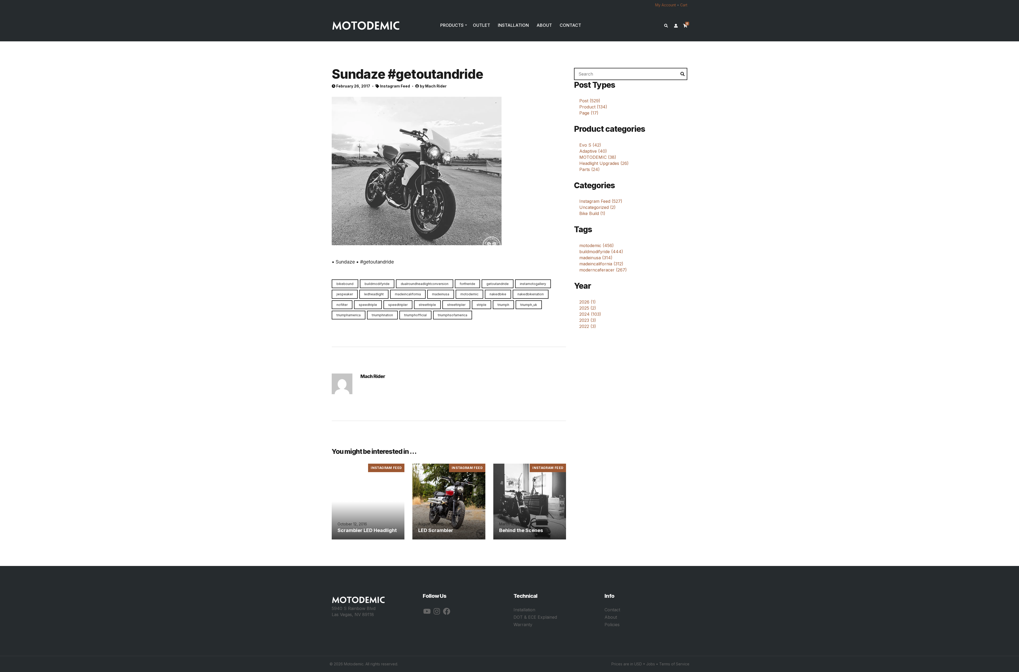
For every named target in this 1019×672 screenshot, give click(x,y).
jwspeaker (344, 294)
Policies (612, 624)
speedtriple (368, 305)
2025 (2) (587, 308)
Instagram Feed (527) (600, 201)
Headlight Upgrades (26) (604, 163)
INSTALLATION (513, 25)
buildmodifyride (377, 284)
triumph (503, 305)
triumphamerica (348, 315)
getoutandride (497, 284)
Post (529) (589, 100)
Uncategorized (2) (597, 207)
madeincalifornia (408, 294)
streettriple (427, 305)
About (611, 617)
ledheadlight (374, 294)
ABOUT (544, 25)
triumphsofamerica (452, 315)
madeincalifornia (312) (601, 263)
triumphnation (382, 315)
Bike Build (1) (592, 213)
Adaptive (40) (593, 151)
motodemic (469, 294)
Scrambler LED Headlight (367, 530)
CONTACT (570, 25)
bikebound (344, 284)
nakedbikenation (530, 294)
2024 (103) (590, 314)
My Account (665, 5)
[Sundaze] (417, 170)
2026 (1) (587, 302)
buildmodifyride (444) (601, 251)
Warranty (522, 624)
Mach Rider (436, 86)
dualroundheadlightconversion (424, 284)
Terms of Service (674, 664)
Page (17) (588, 113)
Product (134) (593, 106)
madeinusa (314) (595, 257)
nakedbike (498, 294)
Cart (683, 5)
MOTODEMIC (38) (597, 157)
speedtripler (398, 305)
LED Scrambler (435, 530)
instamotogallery (533, 284)
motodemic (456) (596, 245)
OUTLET (481, 25)
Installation (524, 609)
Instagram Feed (395, 86)
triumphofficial (415, 315)
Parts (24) (589, 169)
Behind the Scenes (521, 530)
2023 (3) (587, 320)
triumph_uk (528, 305)
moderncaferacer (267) (603, 270)
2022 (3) (587, 326)
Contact (612, 609)
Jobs (650, 664)
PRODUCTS (452, 25)
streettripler (456, 305)
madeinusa (440, 294)
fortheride (467, 284)
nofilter (342, 305)
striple (481, 305)
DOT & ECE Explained (535, 617)
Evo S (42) (590, 145)
